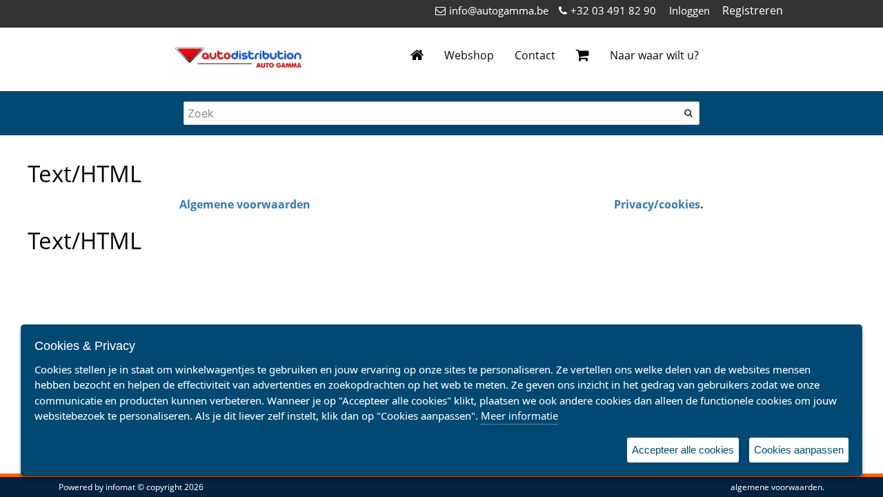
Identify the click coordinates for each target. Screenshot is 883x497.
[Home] (417, 55)
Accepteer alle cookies (683, 450)
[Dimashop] (238, 59)
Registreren (752, 10)
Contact (535, 55)
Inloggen (689, 10)
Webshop (469, 55)
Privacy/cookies (657, 204)
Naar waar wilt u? (654, 55)
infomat (120, 487)
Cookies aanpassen (799, 450)
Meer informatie (519, 415)
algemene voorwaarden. (777, 487)
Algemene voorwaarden (244, 204)
